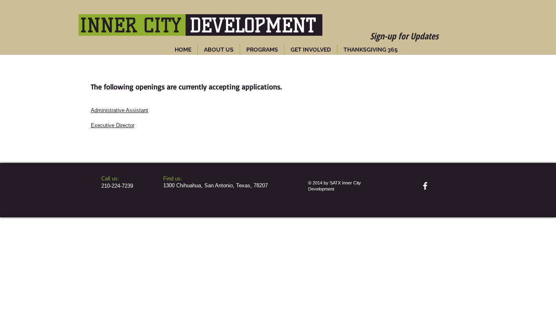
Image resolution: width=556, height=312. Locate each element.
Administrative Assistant (119, 110)
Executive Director (112, 125)
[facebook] (425, 186)
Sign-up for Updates (404, 36)
